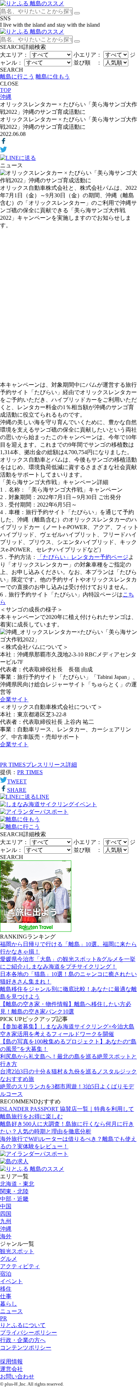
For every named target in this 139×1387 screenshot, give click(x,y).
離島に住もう (53, 76)
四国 (5, 1214)
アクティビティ (20, 1266)
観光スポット (17, 1251)
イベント (11, 1281)
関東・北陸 (14, 1191)
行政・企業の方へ (23, 1340)
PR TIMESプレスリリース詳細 (38, 765)
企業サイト (14, 699)
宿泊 (5, 1274)
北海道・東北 (17, 1184)
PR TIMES (30, 772)
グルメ (8, 1259)
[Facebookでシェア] (3, 142)
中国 (5, 1206)
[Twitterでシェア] (3, 151)
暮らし (8, 1304)
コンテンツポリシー (25, 1348)
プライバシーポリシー (28, 1333)
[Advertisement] (69, 305)
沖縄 (5, 1229)
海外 (5, 1236)
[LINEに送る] (18, 158)
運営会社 (11, 1369)
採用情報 (11, 1361)
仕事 (5, 1296)
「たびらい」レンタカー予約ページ (82, 557)
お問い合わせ (17, 1376)
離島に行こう (17, 76)
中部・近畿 (14, 1199)
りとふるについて (23, 1325)
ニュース (11, 1311)
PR (3, 1318)
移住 (5, 1289)
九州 (5, 1221)
